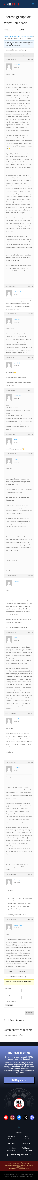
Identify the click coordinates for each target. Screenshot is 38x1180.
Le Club (11, 1143)
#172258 (30, 59)
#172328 (30, 390)
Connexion (9, 1005)
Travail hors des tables (26, 36)
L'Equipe (26, 1143)
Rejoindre (20, 1080)
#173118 (30, 713)
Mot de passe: (9, 995)
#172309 (30, 314)
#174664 (30, 762)
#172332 (30, 454)
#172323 (30, 358)
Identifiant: (8, 988)
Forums (11, 36)
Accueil (6, 36)
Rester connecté (11, 1001)
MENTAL (16, 36)
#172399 (30, 632)
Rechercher (29, 1013)
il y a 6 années (17, 46)
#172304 (30, 286)
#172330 (30, 434)
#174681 (30, 920)
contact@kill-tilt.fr (21, 1155)
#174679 (30, 874)
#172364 (30, 576)
